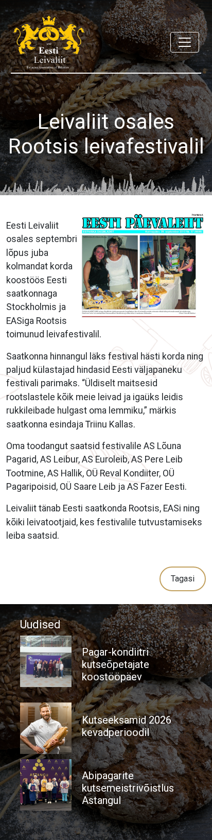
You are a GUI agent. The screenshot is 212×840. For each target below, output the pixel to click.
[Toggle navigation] (184, 42)
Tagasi (183, 579)
